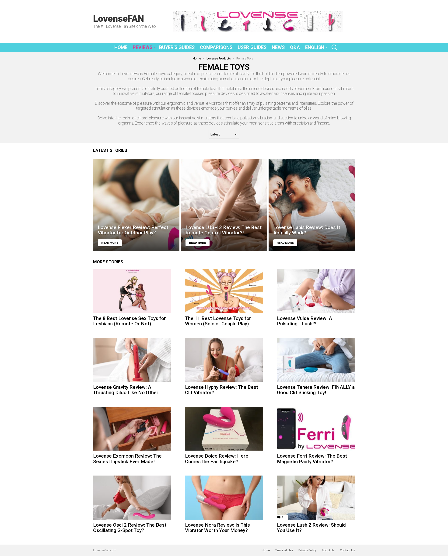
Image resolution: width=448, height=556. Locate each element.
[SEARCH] (334, 47)
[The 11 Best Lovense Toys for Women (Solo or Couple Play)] (224, 291)
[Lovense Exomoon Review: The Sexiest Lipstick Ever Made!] (132, 429)
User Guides (252, 47)
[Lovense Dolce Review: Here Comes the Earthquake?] (224, 429)
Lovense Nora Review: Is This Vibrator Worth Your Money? (217, 527)
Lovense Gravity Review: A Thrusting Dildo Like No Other (125, 390)
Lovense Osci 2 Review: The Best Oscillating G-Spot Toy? (129, 527)
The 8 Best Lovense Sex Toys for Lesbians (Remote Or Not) (129, 321)
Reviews (142, 47)
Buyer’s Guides (177, 47)
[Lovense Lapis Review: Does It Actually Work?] (312, 205)
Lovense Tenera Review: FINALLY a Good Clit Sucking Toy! (316, 390)
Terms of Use (284, 550)
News (278, 47)
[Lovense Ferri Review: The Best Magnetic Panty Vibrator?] (316, 429)
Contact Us (347, 550)
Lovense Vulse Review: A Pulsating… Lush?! (304, 321)
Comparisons (216, 47)
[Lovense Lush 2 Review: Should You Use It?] (316, 497)
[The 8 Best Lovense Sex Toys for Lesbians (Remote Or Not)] (132, 291)
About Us (328, 550)
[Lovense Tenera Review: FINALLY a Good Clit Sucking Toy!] (316, 360)
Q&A (295, 47)
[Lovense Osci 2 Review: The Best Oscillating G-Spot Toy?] (132, 497)
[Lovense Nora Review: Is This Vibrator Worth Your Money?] (224, 497)
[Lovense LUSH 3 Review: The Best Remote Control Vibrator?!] (224, 205)
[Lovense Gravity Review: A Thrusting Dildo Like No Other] (132, 360)
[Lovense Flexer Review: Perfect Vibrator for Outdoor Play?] (136, 205)
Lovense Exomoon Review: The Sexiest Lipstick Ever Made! (127, 458)
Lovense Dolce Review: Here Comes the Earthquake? (216, 458)
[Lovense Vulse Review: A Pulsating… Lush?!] (316, 291)
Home (120, 47)
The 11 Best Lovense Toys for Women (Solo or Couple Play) (218, 321)
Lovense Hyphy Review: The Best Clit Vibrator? (221, 390)
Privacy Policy (307, 550)
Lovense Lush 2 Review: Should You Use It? (311, 527)
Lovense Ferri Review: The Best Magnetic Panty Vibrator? (312, 458)
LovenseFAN (118, 18)
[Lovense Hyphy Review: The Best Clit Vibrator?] (224, 360)
